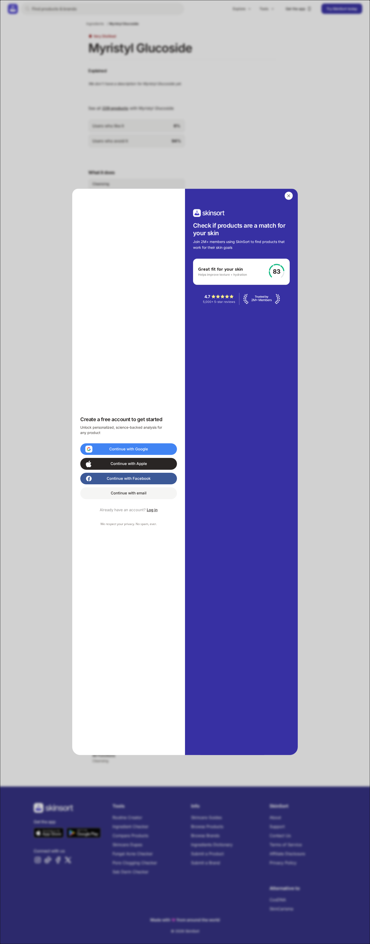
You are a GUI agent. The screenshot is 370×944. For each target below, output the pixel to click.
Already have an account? (129, 509)
